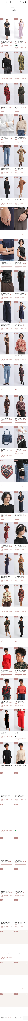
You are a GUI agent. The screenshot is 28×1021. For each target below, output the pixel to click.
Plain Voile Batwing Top (19, 701)
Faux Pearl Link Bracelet (5, 860)
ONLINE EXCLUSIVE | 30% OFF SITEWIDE (6, 46)
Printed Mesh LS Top (4, 701)
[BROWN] (3, 453)
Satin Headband (18, 545)
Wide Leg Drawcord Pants (5, 324)
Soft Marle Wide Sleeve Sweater (7, 985)
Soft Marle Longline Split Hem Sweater (6, 766)
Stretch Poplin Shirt (18, 891)
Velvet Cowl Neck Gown (5, 732)
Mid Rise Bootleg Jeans (5, 168)
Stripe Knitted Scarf (18, 1016)
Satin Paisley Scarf (18, 449)
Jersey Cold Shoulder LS (5, 74)
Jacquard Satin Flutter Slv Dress (6, 545)
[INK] (17, 45)
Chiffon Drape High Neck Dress (20, 607)
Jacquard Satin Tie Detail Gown (20, 576)
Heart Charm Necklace (5, 514)
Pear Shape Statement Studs (20, 670)
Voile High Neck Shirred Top (6, 607)
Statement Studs (18, 985)
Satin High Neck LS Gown (19, 106)
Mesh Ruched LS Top (4, 670)
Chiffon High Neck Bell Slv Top (20, 355)
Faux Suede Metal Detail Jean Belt (7, 293)
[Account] (23, 2)
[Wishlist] (21, 2)
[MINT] (1, 453)
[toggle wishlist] (12, 19)
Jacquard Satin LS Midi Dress (20, 74)
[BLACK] (16, 45)
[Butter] (16, 736)
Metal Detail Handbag (19, 860)
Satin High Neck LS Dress (5, 418)
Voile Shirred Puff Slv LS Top (20, 418)
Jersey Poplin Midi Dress (19, 324)
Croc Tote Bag (3, 449)
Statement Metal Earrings (5, 795)
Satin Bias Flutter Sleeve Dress (6, 41)
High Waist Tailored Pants (19, 293)
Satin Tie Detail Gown (5, 355)
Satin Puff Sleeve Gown (19, 514)
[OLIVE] (15, 45)
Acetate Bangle (3, 137)
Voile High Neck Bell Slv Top (20, 922)
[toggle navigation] (1, 2)
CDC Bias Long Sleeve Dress (20, 168)
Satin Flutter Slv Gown (19, 41)
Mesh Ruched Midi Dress (5, 922)
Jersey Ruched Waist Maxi (5, 576)
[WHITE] (2, 453)
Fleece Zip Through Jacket (20, 137)
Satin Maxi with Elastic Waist (20, 732)
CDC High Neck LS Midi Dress (6, 199)
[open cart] (25, 2)
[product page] (7, 29)
